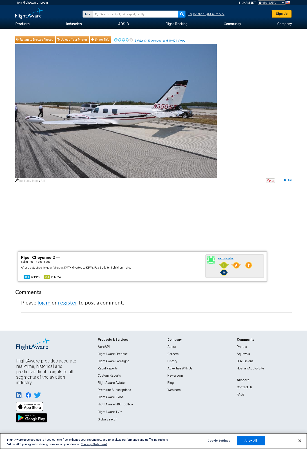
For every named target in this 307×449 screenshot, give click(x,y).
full (43, 180)
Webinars (174, 390)
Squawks (243, 354)
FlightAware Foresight (113, 361)
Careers (173, 354)
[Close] (300, 441)
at (53, 277)
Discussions (245, 361)
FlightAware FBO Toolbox (115, 404)
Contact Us (244, 387)
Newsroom (175, 375)
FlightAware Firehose (113, 354)
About (171, 347)
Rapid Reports (108, 368)
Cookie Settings (219, 440)
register (67, 302)
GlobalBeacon (107, 419)
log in (44, 302)
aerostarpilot (226, 258)
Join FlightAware (27, 2)
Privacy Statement (94, 444)
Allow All (251, 440)
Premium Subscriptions (114, 390)
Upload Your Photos (74, 39)
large (35, 180)
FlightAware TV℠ (110, 412)
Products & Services (113, 339)
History (172, 361)
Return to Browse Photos (36, 39)
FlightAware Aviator (112, 383)
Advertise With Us (179, 368)
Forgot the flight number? (206, 14)
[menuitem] (22, 24)
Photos (242, 347)
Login (44, 2)
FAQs (240, 394)
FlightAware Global (111, 397)
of (32, 277)
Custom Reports (109, 375)
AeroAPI (104, 347)
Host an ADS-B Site (250, 368)
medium (24, 180)
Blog (170, 383)
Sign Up (281, 14)
